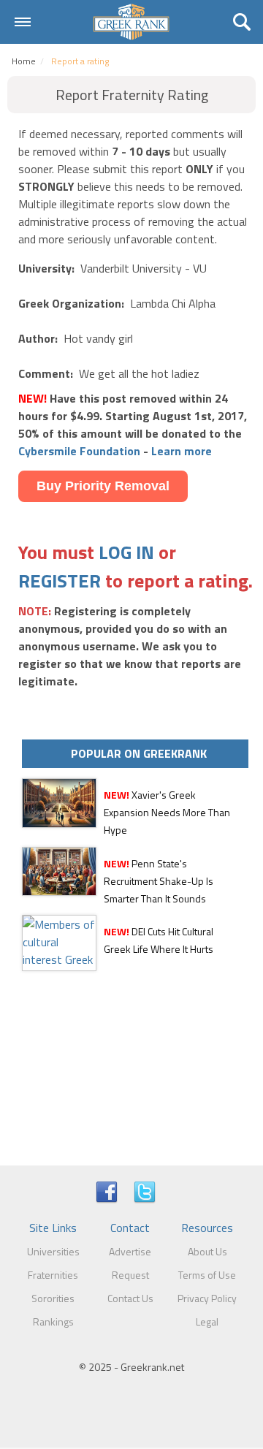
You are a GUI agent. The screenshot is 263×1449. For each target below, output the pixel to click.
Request (130, 1274)
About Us (207, 1251)
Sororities (53, 1298)
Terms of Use (207, 1274)
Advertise (130, 1251)
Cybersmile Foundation (79, 451)
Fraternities (53, 1274)
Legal (207, 1321)
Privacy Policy (207, 1298)
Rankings (53, 1321)
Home (24, 61)
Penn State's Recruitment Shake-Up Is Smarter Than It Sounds (158, 881)
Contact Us (130, 1298)
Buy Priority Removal (103, 486)
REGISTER (59, 580)
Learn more (181, 451)
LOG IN (126, 552)
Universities (53, 1251)
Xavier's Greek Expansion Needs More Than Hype (167, 812)
